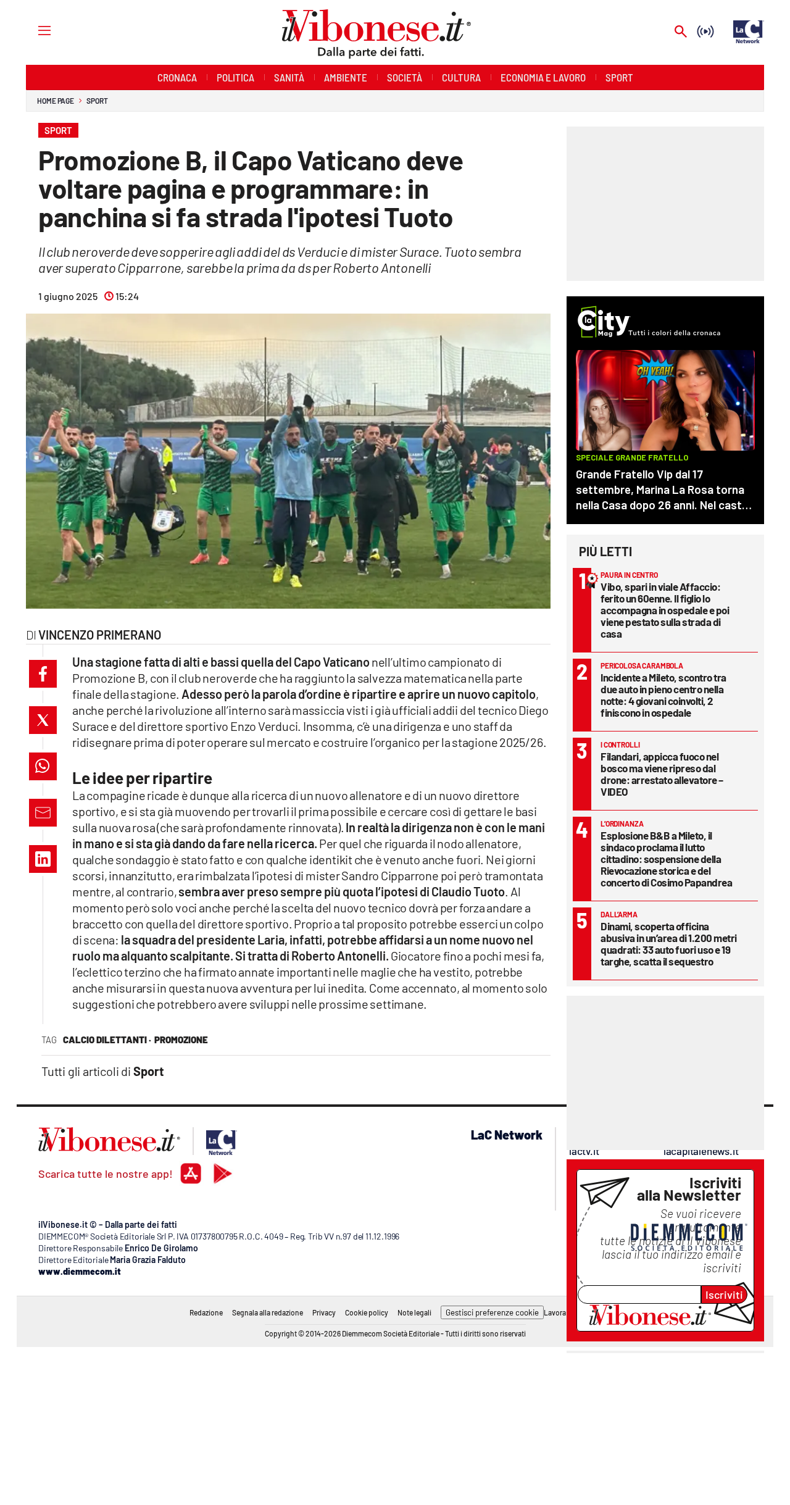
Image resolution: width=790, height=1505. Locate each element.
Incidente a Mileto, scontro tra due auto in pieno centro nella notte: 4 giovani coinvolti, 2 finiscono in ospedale (663, 695)
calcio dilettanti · (107, 1039)
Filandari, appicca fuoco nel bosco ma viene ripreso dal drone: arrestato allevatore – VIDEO (662, 774)
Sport (97, 100)
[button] (43, 674)
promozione (181, 1039)
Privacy (324, 1312)
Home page (55, 100)
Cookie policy (366, 1312)
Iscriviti (724, 1294)
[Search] (681, 32)
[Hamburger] (33, 30)
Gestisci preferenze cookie (492, 1312)
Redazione (206, 1312)
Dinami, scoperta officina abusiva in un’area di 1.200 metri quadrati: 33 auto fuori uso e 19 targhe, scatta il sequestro (669, 943)
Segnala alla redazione (267, 1312)
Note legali (414, 1312)
